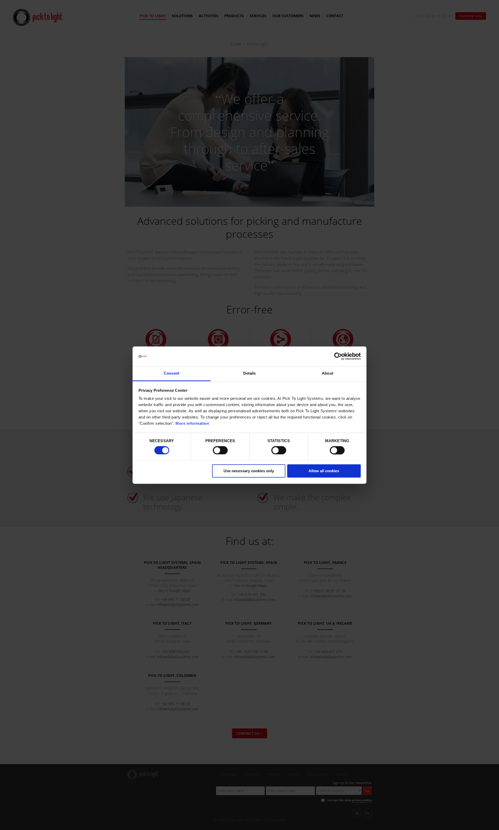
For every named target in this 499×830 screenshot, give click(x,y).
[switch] (220, 450)
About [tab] (327, 373)
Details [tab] (249, 373)
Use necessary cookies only (249, 471)
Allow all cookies (323, 471)
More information (192, 423)
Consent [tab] (171, 373)
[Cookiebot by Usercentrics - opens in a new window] (338, 356)
